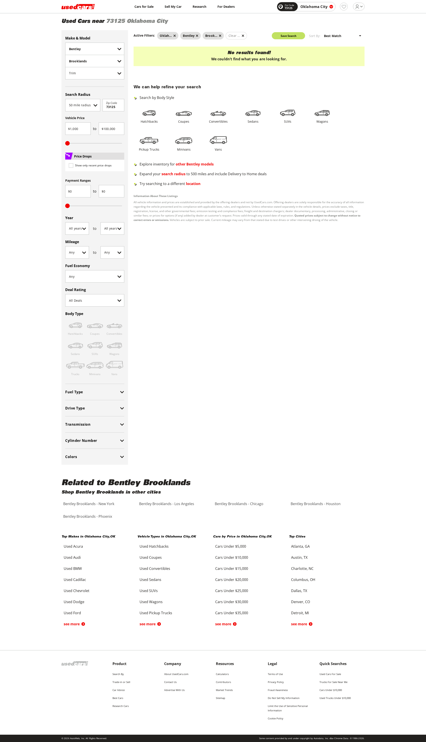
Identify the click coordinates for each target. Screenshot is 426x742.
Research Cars (120, 706)
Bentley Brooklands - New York (88, 503)
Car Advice (118, 690)
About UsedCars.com (176, 674)
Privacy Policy (276, 682)
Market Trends (224, 690)
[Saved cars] (344, 6)
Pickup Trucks (149, 149)
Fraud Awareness (278, 690)
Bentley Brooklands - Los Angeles (166, 503)
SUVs (287, 121)
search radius (173, 174)
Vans (218, 149)
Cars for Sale (144, 6)
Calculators (222, 674)
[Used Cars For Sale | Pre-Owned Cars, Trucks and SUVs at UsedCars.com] (78, 7)
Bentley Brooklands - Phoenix (87, 516)
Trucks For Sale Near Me (333, 682)
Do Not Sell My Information (284, 698)
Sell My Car (173, 6)
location (193, 183)
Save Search (288, 36)
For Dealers (226, 6)
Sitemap (220, 698)
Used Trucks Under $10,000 (335, 698)
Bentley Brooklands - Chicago (239, 503)
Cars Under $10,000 (331, 690)
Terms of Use (275, 674)
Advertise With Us (174, 690)
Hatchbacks (149, 121)
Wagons (322, 121)
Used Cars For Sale (330, 674)
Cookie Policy (275, 718)
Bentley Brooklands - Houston (316, 503)
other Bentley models (195, 164)
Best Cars (117, 698)
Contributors (223, 682)
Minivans (184, 149)
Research (199, 6)
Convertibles (218, 121)
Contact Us (170, 682)
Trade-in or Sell (121, 682)
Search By (118, 674)
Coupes (183, 121)
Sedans (253, 121)
